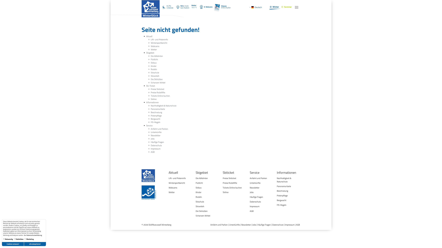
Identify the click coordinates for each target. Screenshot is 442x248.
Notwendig (9, 239)
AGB (298, 224)
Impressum (290, 224)
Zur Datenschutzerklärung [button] (33, 235)
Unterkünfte (234, 224)
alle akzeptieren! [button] (35, 244)
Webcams (208, 7)
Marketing (30, 239)
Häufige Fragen (264, 224)
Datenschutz (277, 224)
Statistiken (19, 239)
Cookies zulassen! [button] (13, 244)
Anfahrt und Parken (219, 224)
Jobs (254, 224)
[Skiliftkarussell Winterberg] (151, 3)
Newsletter (246, 224)
